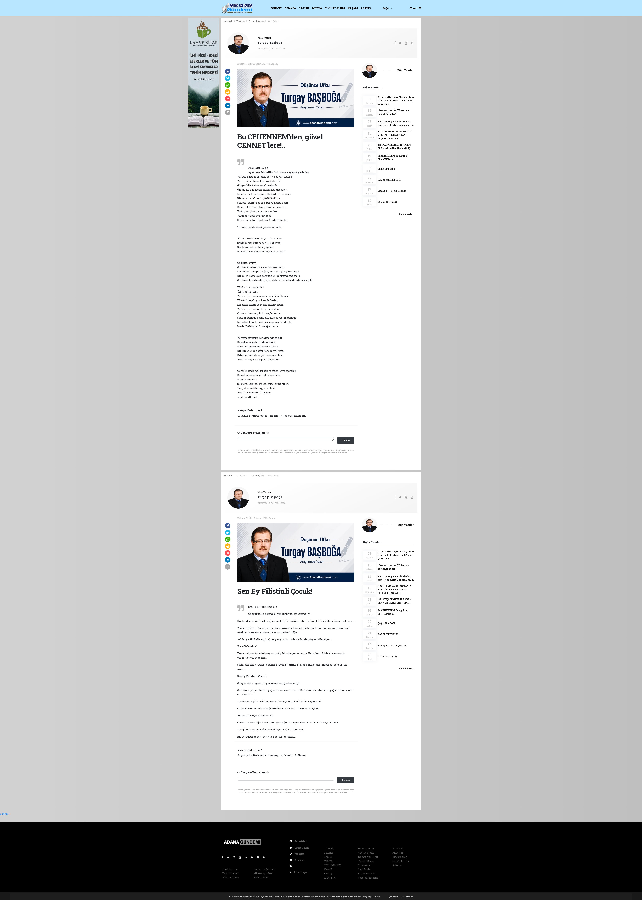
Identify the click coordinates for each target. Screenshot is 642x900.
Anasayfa (228, 21)
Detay (394, 896)
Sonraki (5, 813)
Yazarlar (241, 21)
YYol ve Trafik (366, 852)
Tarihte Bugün (366, 861)
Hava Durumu (366, 848)
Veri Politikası (231, 877)
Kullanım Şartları (264, 869)
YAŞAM (353, 8)
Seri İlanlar (365, 869)
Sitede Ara (398, 848)
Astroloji (397, 865)
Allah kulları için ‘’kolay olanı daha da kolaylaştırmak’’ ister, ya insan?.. (396, 100)
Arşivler (299, 860)
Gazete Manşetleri (368, 877)
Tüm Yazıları (406, 70)
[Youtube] (241, 857)
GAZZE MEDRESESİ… (389, 179)
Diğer (386, 8)
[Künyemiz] (292, 866)
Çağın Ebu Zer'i (386, 168)
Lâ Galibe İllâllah (388, 201)
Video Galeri (301, 847)
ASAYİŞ (366, 8)
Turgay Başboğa (257, 21)
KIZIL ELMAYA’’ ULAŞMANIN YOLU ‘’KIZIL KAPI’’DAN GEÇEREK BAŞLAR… (395, 135)
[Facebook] (224, 857)
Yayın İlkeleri (230, 873)
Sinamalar (364, 865)
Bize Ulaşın (300, 872)
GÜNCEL (276, 8)
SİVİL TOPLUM (335, 8)
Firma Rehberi (367, 873)
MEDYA (317, 8)
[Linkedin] (247, 857)
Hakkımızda (230, 869)
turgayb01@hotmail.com (271, 48)
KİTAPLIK (329, 877)
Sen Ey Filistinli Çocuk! (392, 190)
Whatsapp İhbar (263, 873)
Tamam (408, 896)
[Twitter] (229, 857)
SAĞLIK (304, 8)
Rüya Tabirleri (400, 861)
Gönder (346, 440)
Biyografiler (399, 856)
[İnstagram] (235, 857)
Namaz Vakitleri (368, 856)
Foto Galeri (301, 841)
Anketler (397, 852)
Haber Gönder (262, 877)
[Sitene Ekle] (265, 857)
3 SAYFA (290, 8)
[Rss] (253, 857)
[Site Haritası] (259, 857)
